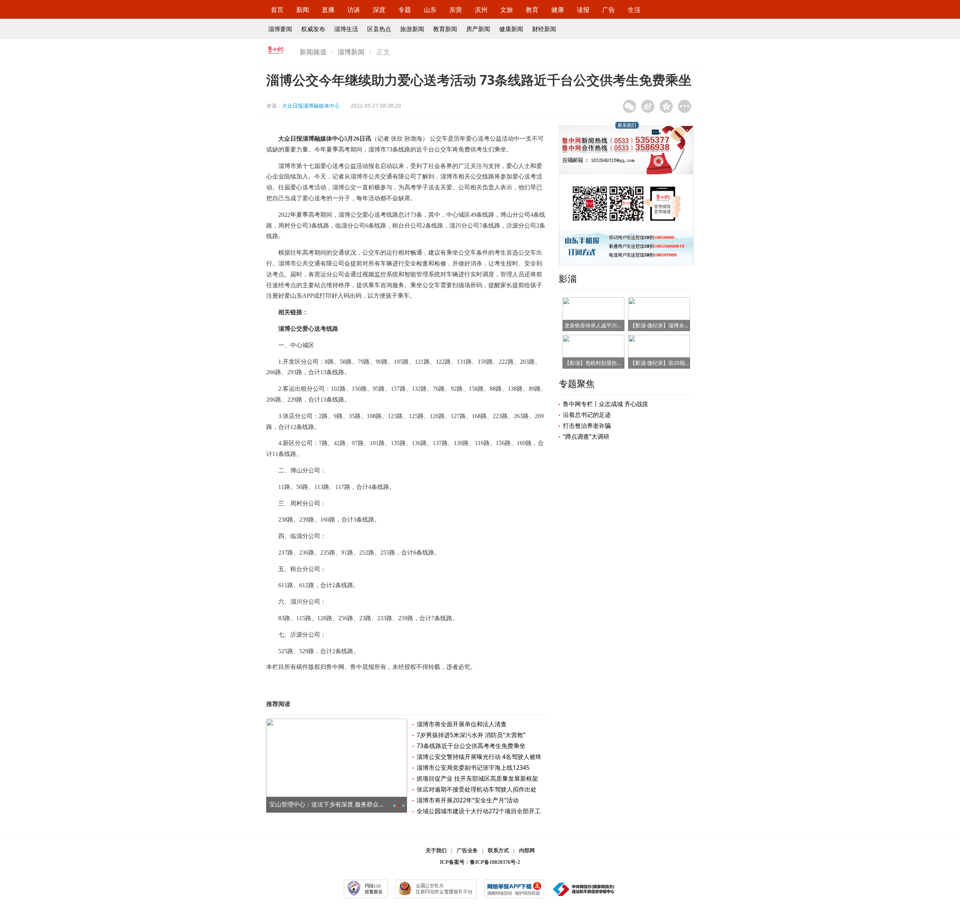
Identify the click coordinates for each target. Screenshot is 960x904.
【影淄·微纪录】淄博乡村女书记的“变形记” (680, 325)
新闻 (302, 9)
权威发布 (313, 29)
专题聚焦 (577, 383)
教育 (532, 9)
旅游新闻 (412, 29)
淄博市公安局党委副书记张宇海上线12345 (473, 767)
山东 (430, 9)
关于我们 (436, 850)
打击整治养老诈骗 (587, 425)
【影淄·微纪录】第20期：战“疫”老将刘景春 (680, 362)
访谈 (353, 9)
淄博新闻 (351, 51)
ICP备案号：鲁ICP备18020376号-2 (480, 862)
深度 (379, 9)
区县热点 (379, 29)
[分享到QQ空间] (666, 106)
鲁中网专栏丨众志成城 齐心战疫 (605, 404)
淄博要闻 (280, 29)
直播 (328, 9)
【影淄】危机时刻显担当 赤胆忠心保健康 (612, 362)
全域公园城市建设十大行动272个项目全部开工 (479, 811)
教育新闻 (445, 29)
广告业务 (467, 850)
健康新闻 (511, 29)
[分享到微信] (629, 106)
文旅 (506, 9)
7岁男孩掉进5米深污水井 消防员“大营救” (471, 735)
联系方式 (498, 850)
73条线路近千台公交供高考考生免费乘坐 (471, 746)
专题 (404, 9)
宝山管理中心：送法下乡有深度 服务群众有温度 (333, 804)
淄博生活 (346, 29)
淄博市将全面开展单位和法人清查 (462, 724)
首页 (277, 9)
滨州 (481, 9)
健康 (557, 9)
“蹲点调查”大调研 (586, 436)
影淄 (568, 278)
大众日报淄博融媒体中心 (311, 105)
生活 (634, 9)
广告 (608, 9)
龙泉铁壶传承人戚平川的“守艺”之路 (605, 325)
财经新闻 (544, 29)
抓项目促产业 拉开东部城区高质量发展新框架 (477, 778)
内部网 (527, 850)
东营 (455, 9)
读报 (583, 9)
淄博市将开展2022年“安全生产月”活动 (468, 800)
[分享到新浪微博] (647, 106)
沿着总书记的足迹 (587, 415)
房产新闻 (478, 29)
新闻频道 (313, 51)
